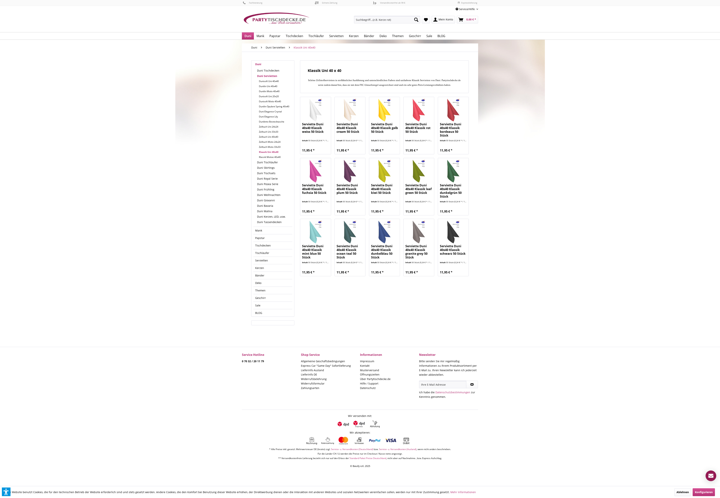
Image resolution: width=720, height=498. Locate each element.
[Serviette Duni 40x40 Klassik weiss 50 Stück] (315, 110)
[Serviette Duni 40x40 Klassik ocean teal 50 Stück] (350, 232)
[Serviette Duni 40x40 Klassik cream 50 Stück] (350, 110)
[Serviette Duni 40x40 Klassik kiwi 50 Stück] (384, 171)
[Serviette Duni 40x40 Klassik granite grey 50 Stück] (418, 232)
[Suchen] (416, 19)
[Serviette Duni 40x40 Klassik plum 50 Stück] (350, 171)
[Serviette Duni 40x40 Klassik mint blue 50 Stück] (315, 232)
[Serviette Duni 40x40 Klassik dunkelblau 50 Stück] (384, 232)
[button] (6, 492)
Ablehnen (682, 492)
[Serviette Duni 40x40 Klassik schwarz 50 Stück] (453, 232)
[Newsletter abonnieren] (472, 384)
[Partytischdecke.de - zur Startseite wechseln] (276, 21)
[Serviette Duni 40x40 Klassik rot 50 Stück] (418, 110)
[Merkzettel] (426, 19)
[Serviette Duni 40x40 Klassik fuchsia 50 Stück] (315, 171)
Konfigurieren (704, 492)
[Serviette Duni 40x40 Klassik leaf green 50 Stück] (418, 171)
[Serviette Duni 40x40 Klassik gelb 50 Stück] (384, 110)
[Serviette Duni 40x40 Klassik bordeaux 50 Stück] (453, 110)
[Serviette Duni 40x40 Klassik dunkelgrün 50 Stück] (453, 171)
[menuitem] (465, 9)
